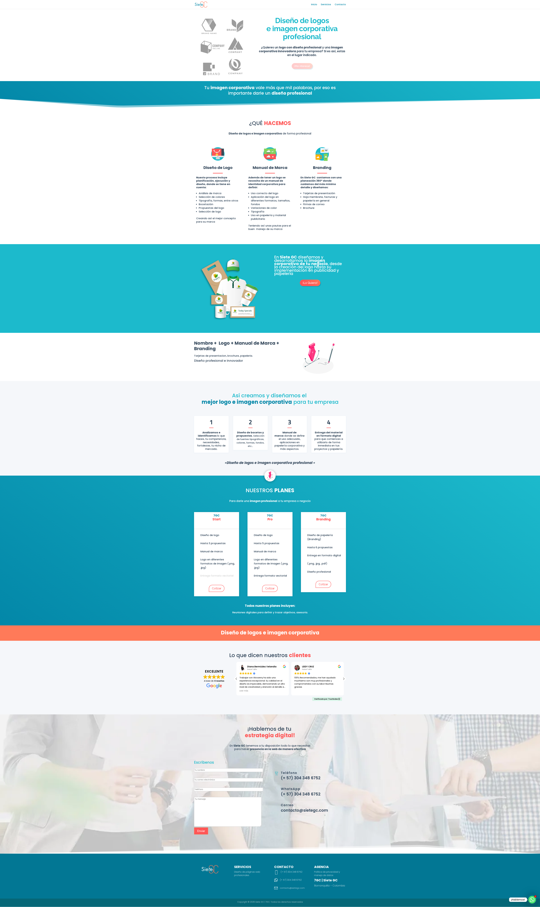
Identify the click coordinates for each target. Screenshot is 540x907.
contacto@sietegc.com (304, 810)
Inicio (314, 5)
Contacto (340, 5)
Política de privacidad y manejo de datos (327, 873)
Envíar (201, 831)
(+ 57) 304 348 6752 (300, 778)
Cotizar (216, 588)
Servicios (326, 5)
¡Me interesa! (302, 65)
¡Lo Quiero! (310, 283)
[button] (344, 679)
